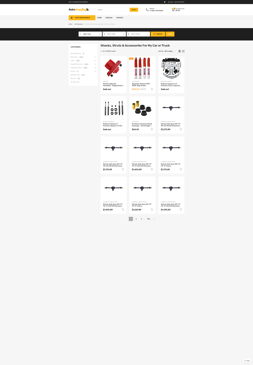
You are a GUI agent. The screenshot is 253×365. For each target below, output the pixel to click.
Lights (75, 60)
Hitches (74, 71)
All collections (75, 82)
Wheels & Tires (77, 75)
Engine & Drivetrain (79, 64)
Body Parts (77, 57)
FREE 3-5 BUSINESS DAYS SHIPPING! (78, 2)
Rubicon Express (166, 81)
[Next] (154, 219)
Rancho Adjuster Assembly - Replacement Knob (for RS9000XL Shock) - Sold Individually (113, 86)
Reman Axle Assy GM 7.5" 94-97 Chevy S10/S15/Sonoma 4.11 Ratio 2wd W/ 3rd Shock (170, 167)
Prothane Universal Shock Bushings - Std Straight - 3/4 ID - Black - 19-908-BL (142, 125)
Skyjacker (135, 81)
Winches (75, 78)
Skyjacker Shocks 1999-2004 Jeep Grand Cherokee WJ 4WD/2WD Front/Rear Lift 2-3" (141, 86)
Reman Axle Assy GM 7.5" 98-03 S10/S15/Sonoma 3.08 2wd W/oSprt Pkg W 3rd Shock (113, 167)
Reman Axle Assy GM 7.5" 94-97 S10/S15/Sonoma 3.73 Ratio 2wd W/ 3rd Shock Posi (113, 207)
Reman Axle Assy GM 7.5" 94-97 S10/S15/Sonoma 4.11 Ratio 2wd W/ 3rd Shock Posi (142, 167)
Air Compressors (77, 53)
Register (181, 2)
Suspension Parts (79, 68)
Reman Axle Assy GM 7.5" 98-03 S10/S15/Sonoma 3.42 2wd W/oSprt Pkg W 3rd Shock (170, 126)
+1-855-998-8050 (156, 11)
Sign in (177, 2)
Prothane (135, 121)
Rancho (105, 81)
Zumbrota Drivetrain (168, 121)
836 (148, 219)
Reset (170, 34)
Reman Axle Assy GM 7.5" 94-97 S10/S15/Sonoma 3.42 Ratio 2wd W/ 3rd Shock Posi (170, 207)
